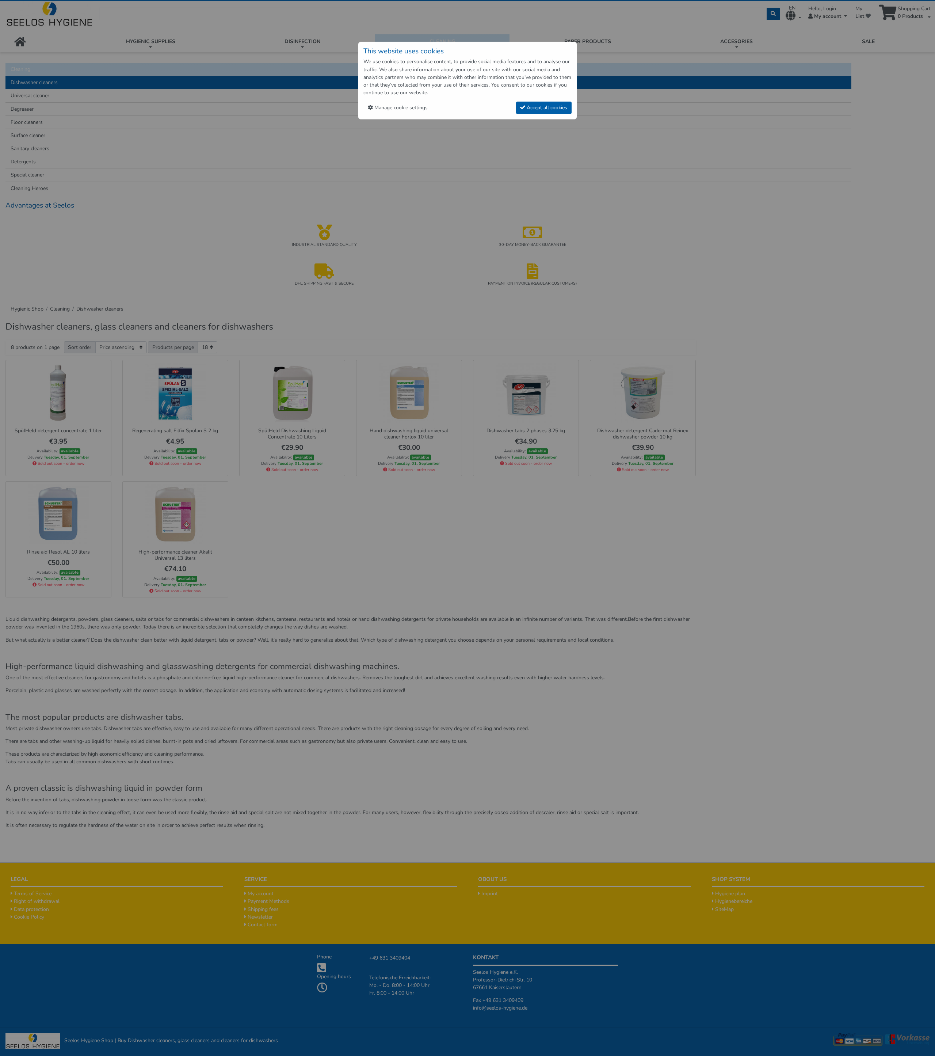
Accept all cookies (546, 107)
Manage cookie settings (400, 107)
